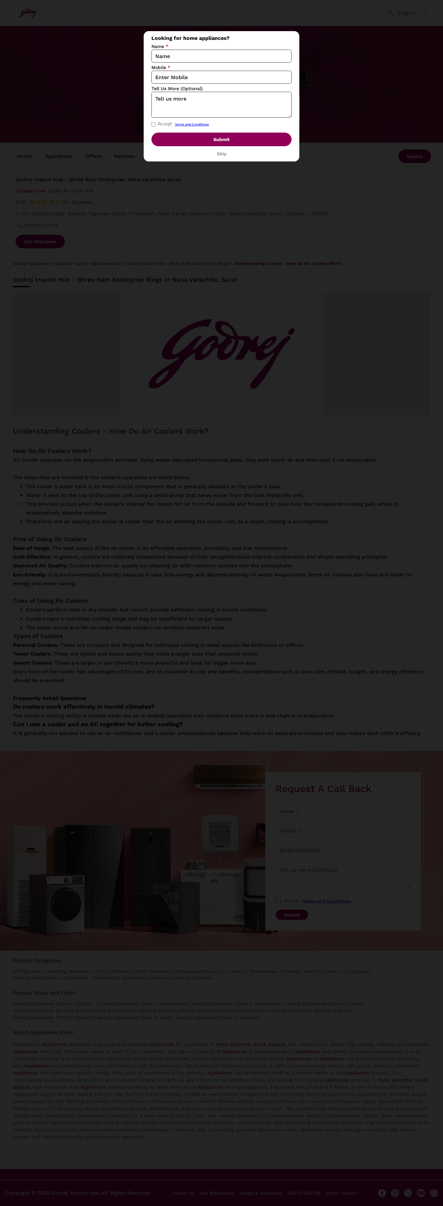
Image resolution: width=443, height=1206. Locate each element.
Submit (221, 139)
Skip (221, 153)
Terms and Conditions (192, 124)
